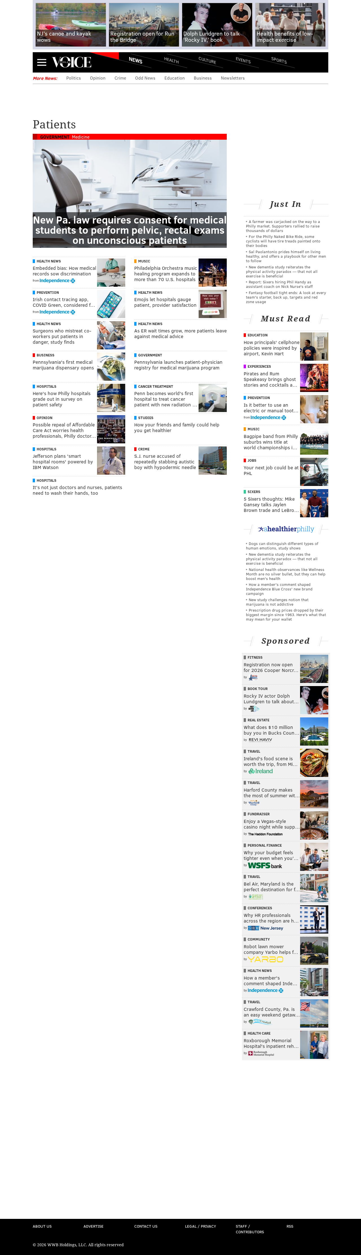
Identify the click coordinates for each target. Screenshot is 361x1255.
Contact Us (145, 1226)
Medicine (80, 137)
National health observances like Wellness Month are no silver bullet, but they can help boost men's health (285, 574)
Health (171, 60)
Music (144, 261)
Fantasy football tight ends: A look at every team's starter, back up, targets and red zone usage (286, 297)
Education (174, 78)
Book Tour (258, 688)
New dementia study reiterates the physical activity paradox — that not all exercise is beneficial (282, 271)
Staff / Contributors (250, 1228)
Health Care (259, 1033)
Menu (41, 62)
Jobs (252, 460)
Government (54, 137)
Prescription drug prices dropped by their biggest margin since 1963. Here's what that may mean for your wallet (286, 614)
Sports (279, 60)
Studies (145, 417)
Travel (254, 751)
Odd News (145, 78)
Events (243, 60)
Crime (120, 78)
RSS (290, 1226)
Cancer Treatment (155, 386)
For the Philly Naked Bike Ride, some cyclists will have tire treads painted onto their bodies (283, 241)
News (135, 60)
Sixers (254, 491)
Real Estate (258, 719)
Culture (207, 60)
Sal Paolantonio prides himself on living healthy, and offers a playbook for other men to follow (286, 256)
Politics (73, 78)
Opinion (97, 78)
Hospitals (46, 386)
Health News (49, 261)
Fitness (255, 657)
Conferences (260, 907)
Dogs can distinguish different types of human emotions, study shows (282, 546)
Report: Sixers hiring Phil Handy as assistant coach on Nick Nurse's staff (279, 284)
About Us (42, 1226)
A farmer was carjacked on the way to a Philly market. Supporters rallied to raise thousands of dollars (283, 226)
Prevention (48, 292)
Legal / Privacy (200, 1226)
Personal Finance (265, 845)
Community (259, 939)
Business (203, 78)
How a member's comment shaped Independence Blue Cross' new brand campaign (279, 589)
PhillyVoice (71, 62)
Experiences (259, 366)
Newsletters (233, 78)
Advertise (93, 1226)
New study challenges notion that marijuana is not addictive (277, 602)
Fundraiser (259, 813)
